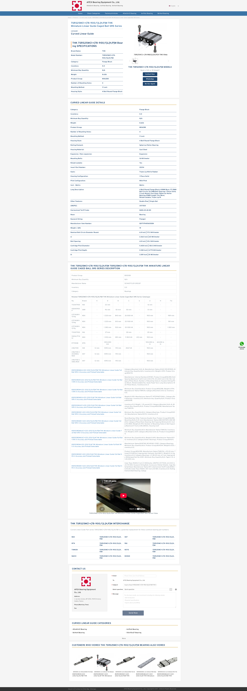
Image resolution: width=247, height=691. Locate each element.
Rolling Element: (77, 145)
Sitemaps (93, 689)
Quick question (118, 589)
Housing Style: (76, 92)
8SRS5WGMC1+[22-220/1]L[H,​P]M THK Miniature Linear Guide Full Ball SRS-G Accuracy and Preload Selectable (96, 422)
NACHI (74, 556)
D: (71, 255)
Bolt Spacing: (76, 241)
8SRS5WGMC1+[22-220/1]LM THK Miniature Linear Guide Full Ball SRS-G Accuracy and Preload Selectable (97, 467)
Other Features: (76, 201)
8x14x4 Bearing (163, 13)
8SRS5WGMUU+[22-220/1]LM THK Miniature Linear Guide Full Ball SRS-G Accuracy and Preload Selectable (96, 399)
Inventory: (75, 66)
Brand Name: (76, 51)
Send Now (133, 613)
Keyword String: (77, 219)
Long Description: (77, 190)
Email (114, 576)
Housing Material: (77, 150)
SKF (126, 537)
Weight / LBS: (76, 228)
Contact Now (150, 74)
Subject (115, 585)
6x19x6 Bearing (147, 13)
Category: (74, 62)
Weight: (74, 75)
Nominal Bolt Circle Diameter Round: (85, 232)
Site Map (86, 689)
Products (75, 17)
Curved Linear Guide (85, 17)
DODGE (127, 556)
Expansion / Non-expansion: (81, 154)
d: (71, 237)
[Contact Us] (242, 345)
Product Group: (76, 79)
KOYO (127, 550)
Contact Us (78, 689)
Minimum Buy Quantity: (80, 70)
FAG (126, 543)
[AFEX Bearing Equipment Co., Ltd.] (77, 5)
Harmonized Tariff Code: (80, 210)
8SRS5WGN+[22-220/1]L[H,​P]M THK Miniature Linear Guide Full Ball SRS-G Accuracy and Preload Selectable (97, 381)
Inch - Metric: (76, 185)
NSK (73, 537)
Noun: (73, 215)
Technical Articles (111, 13)
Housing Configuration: (79, 176)
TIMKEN (75, 550)
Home (80, 13)
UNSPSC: (74, 206)
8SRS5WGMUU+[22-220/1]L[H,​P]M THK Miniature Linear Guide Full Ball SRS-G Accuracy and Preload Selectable (97, 371)
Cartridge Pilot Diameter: (80, 246)
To (113, 580)
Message (115, 594)
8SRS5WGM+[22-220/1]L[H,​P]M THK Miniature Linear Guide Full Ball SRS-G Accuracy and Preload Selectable (97, 391)
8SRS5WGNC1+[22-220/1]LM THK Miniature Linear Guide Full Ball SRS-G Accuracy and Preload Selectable (97, 455)
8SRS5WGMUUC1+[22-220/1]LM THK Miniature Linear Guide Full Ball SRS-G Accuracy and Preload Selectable (97, 439)
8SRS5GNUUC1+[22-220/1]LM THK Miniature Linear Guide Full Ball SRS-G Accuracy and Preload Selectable (96, 406)
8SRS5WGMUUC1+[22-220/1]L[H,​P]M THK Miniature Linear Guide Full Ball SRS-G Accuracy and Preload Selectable (97, 432)
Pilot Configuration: (78, 181)
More (124, 638)
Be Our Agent (150, 84)
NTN (73, 543)
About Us (71, 689)
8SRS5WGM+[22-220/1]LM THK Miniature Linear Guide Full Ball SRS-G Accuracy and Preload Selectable (97, 445)
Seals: (73, 172)
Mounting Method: (78, 87)
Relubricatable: (76, 163)
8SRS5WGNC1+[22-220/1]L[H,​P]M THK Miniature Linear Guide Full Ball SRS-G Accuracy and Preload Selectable (96, 413)
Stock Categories (93, 13)
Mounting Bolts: (76, 159)
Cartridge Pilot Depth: (79, 250)
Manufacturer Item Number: (81, 224)
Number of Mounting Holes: (81, 83)
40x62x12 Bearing (129, 13)
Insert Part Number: (78, 167)
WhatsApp (150, 79)
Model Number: (76, 55)
